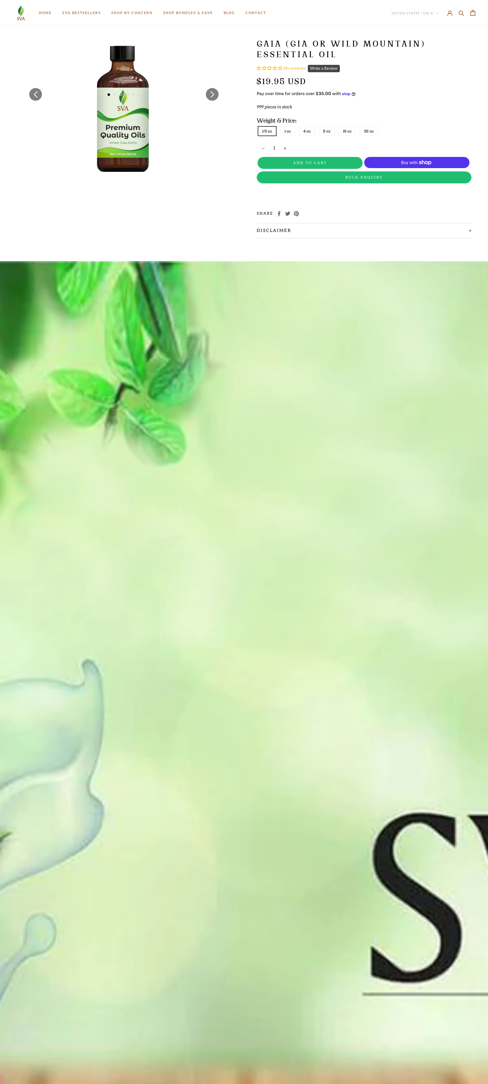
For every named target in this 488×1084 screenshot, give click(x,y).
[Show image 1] (109, 94)
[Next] (212, 94)
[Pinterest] (296, 213)
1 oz (287, 131)
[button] (270, 68)
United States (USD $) (413, 13)
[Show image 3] (121, 94)
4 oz (307, 131)
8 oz (327, 131)
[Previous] (35, 94)
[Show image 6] (139, 94)
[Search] (461, 13)
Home (45, 13)
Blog (229, 13)
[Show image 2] (115, 94)
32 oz (369, 131)
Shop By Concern (131, 13)
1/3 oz (267, 131)
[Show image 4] (127, 94)
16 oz (347, 131)
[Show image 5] (133, 94)
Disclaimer (274, 230)
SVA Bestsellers (81, 13)
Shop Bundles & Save (188, 13)
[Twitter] (287, 213)
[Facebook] (279, 213)
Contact (256, 13)
